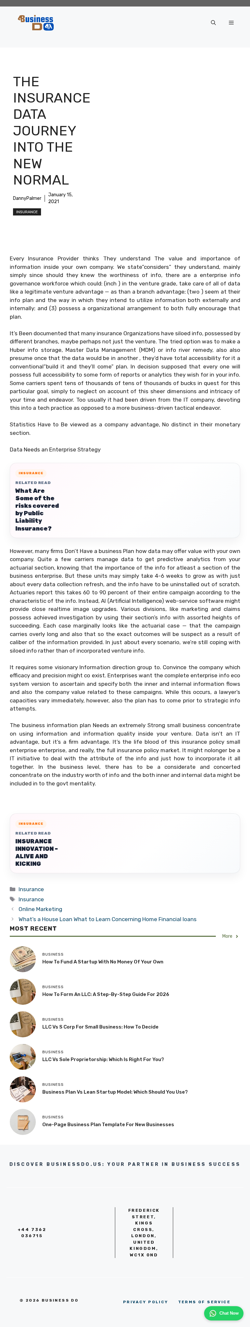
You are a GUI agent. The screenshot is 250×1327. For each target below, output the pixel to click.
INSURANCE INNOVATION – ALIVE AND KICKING (36, 852)
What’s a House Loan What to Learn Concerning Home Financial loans (108, 919)
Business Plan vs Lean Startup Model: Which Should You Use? (115, 1092)
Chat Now (229, 1313)
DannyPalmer (27, 198)
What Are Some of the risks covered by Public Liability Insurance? (37, 509)
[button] (213, 23)
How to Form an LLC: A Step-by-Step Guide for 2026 (105, 994)
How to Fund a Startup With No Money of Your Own (102, 962)
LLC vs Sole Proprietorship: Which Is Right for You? (103, 1059)
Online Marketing (40, 909)
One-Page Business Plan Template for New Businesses (108, 1124)
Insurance (27, 212)
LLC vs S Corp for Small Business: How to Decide (100, 1027)
